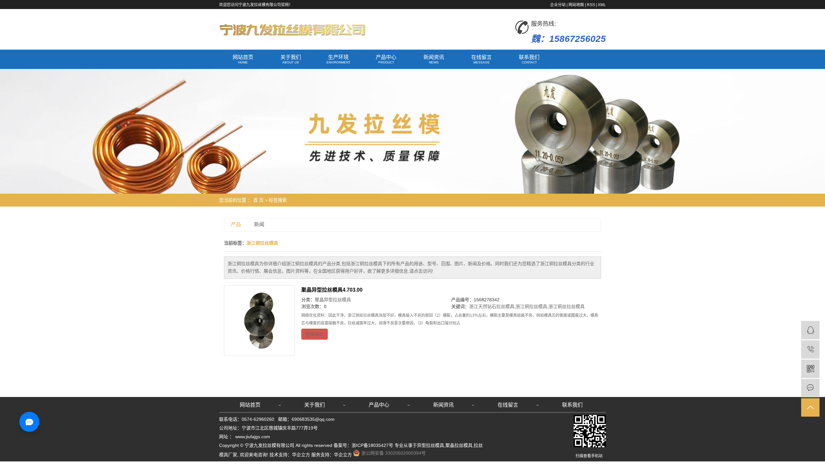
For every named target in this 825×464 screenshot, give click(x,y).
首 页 (258, 200)
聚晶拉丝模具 (458, 445)
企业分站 (558, 5)
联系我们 (529, 59)
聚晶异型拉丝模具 (333, 299)
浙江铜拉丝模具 (531, 306)
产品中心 (386, 59)
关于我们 (290, 59)
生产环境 (338, 59)
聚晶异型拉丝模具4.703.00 (332, 290)
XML (602, 5)
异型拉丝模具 (430, 445)
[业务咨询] (810, 330)
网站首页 (243, 59)
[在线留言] (810, 388)
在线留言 (481, 59)
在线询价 (315, 334)
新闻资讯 (433, 59)
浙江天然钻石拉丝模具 (491, 306)
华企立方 (301, 454)
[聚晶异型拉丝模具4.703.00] (259, 320)
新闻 (259, 224)
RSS (591, 5)
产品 (236, 224)
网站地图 (576, 5)
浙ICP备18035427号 (372, 445)
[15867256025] (810, 349)
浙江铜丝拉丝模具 (566, 306)
